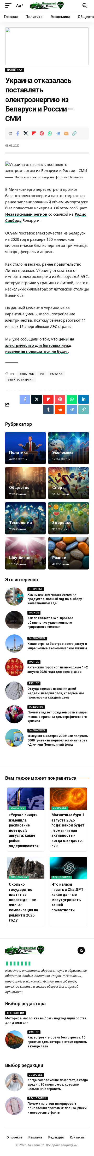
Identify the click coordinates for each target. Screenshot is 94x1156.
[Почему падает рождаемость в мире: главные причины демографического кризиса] (14, 714)
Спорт (58, 487)
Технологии (20, 522)
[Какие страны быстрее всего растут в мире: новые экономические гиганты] (14, 643)
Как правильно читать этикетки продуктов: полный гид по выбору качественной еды (54, 599)
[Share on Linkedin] (83, 399)
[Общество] (25, 483)
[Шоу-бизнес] (25, 553)
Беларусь (27, 373)
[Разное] (68, 553)
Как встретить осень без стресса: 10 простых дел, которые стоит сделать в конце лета (57, 1042)
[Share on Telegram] (58, 133)
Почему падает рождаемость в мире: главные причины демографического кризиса (57, 717)
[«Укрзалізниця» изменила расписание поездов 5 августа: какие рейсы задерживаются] (25, 799)
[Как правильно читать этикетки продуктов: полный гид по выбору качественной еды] (14, 596)
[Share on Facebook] (17, 133)
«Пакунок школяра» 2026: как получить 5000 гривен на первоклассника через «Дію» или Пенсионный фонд (57, 740)
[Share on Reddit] (60, 409)
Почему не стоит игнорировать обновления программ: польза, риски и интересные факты (56, 1108)
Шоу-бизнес (21, 557)
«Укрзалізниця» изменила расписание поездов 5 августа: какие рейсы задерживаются (24, 830)
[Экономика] (68, 448)
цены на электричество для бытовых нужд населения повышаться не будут (39, 345)
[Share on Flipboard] (33, 133)
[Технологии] (25, 518)
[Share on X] (25, 133)
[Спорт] (68, 483)
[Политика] (25, 448)
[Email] (66, 133)
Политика (14, 69)
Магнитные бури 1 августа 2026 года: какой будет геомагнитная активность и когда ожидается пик (67, 830)
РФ (42, 373)
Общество (19, 487)
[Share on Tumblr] (48, 409)
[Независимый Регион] (47, 5)
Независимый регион (26, 214)
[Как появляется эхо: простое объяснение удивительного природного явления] (14, 620)
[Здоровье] (68, 518)
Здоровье (62, 522)
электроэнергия (20, 379)
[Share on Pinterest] (41, 133)
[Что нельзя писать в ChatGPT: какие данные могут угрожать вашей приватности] (68, 868)
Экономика (62, 452)
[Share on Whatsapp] (50, 133)
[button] (9, 5)
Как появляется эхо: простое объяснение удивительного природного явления (50, 622)
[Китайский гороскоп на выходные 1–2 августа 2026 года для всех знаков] (14, 667)
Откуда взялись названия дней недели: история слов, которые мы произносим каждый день (55, 693)
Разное (59, 557)
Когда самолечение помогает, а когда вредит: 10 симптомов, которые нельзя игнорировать (57, 1084)
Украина (56, 373)
